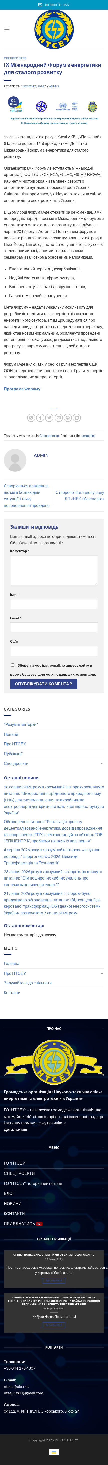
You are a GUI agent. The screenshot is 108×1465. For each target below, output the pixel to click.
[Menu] (7, 29)
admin (54, 86)
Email (15, 618)
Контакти (12, 992)
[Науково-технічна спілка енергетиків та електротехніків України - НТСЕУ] (54, 29)
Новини (11, 734)
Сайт (14, 641)
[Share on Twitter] (49, 418)
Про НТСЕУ (15, 743)
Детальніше (54, 1280)
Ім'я (14, 594)
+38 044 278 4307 (19, 1368)
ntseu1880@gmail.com (23, 1392)
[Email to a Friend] (59, 418)
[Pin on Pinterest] (68, 418)
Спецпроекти (16, 763)
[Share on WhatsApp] (31, 418)
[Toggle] (102, 763)
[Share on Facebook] (40, 418)
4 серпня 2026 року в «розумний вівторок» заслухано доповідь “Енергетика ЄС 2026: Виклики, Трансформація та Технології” (52, 856)
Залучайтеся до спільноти (28, 982)
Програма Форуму (22, 388)
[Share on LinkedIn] (77, 418)
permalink (88, 436)
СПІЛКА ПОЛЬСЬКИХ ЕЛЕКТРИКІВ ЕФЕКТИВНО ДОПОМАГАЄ (53, 1254)
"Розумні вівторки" (21, 724)
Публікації (13, 753)
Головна (11, 963)
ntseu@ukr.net (16, 1386)
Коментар (19, 551)
